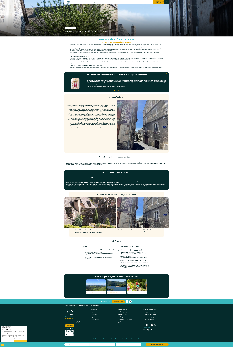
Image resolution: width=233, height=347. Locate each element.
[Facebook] (127, 301)
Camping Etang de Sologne (123, 317)
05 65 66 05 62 (158, 2)
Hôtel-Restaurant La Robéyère (150, 314)
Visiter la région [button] (93, 2)
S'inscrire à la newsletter (118, 301)
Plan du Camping (95, 319)
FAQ (118, 2)
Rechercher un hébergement (157, 344)
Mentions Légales (110, 338)
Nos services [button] (84, 2)
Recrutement (129, 338)
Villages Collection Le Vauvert (124, 321)
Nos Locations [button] (76, 2)
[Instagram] (130, 301)
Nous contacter (70, 325)
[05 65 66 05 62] (154, 2)
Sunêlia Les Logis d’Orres (149, 316)
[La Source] (68, 2)
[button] (166, 2)
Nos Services (94, 314)
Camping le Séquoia (122, 311)
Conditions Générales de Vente (99, 338)
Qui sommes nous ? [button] (110, 2)
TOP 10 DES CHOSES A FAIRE (112, 292)
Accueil (66, 305)
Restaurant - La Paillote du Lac (150, 311)
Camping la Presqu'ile (122, 314)
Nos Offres (94, 316)
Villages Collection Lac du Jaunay (125, 319)
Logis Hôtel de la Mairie (149, 319)
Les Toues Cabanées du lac (150, 317)
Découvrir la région (132, 292)
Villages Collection (122, 322)
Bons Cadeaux (95, 317)
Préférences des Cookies (120, 338)
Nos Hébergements (96, 311)
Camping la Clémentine (123, 312)
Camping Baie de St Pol (123, 316)
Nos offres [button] (101, 2)
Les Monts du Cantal (90, 292)
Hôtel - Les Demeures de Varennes (151, 312)
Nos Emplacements (96, 312)
